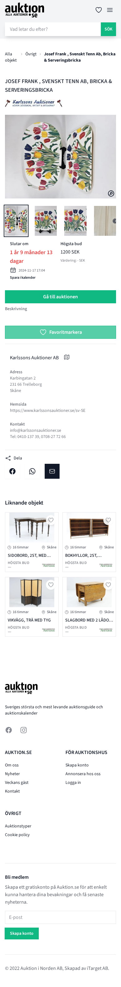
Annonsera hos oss (83, 774)
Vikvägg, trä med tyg (29, 620)
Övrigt (31, 54)
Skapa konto (77, 765)
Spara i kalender (22, 277)
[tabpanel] (60, 156)
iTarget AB (97, 968)
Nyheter (12, 774)
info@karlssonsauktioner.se (35, 430)
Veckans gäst (17, 783)
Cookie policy (17, 835)
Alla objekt (11, 57)
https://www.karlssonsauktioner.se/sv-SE (47, 410)
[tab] (16, 221)
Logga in (73, 783)
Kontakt (12, 791)
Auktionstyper (18, 826)
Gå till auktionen (60, 296)
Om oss (12, 765)
